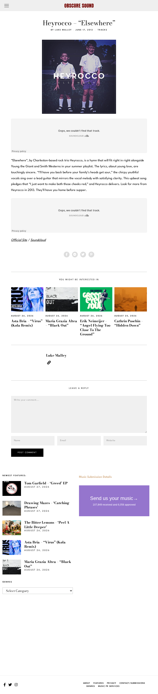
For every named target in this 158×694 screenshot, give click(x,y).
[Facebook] (67, 254)
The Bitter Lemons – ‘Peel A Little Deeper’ (46, 524)
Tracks (102, 30)
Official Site (19, 240)
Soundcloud (38, 240)
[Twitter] (83, 254)
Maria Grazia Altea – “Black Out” (61, 323)
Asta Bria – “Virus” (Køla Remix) (27, 323)
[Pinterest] (91, 254)
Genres (90, 686)
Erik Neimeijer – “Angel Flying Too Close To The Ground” (95, 327)
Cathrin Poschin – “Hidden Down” (128, 323)
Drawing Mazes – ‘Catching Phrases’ (46, 505)
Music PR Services (109, 686)
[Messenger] (75, 254)
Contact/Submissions (132, 683)
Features (98, 683)
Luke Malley (63, 30)
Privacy (111, 683)
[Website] (49, 362)
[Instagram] (16, 684)
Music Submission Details (95, 476)
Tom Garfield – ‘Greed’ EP (45, 483)
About (86, 683)
